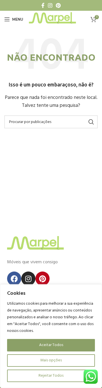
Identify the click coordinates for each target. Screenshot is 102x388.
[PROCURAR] (91, 121)
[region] (51, 336)
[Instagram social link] (50, 5)
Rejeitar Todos (51, 375)
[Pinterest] (42, 279)
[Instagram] (28, 279)
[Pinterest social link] (58, 5)
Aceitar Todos (51, 345)
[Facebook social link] (43, 5)
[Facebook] (14, 279)
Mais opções (51, 360)
